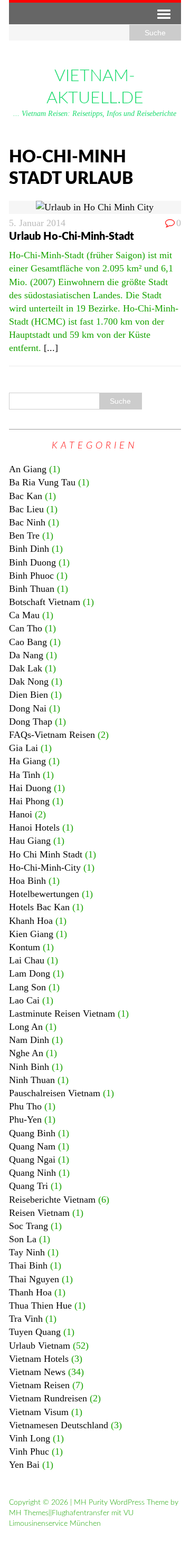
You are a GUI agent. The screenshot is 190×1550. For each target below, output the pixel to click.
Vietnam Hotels (39, 1358)
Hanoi (20, 814)
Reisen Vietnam (39, 1212)
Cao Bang (28, 642)
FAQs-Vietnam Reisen (52, 734)
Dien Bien (28, 694)
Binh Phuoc (31, 575)
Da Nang (26, 655)
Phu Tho (25, 1106)
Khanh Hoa (31, 920)
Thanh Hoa (30, 1292)
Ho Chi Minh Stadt (45, 854)
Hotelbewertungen (44, 894)
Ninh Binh (29, 1066)
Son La (22, 1239)
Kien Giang (31, 934)
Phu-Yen (25, 1119)
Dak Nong (29, 681)
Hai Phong (29, 801)
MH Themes (29, 1513)
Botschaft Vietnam (44, 602)
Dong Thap (30, 721)
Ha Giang (27, 761)
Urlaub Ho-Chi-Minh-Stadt (71, 236)
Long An (26, 1026)
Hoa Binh (27, 880)
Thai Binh (28, 1265)
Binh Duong (32, 562)
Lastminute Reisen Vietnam (62, 1013)
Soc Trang (28, 1226)
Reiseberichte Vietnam (52, 1199)
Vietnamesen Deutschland (58, 1425)
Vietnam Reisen (39, 1385)
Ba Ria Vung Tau (42, 482)
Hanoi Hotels (34, 827)
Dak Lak (25, 668)
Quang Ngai (32, 1159)
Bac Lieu (26, 509)
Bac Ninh (27, 522)
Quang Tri (28, 1186)
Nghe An (26, 1053)
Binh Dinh (29, 548)
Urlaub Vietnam (39, 1345)
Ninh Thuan (32, 1080)
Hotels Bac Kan (39, 907)
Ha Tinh (24, 774)
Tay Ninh (27, 1252)
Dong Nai (27, 708)
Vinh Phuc (29, 1451)
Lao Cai (24, 1000)
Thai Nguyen (34, 1279)
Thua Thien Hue (40, 1305)
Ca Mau (24, 615)
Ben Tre (24, 535)
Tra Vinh (26, 1318)
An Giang (27, 469)
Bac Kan (25, 496)
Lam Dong (29, 973)
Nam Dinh (29, 1040)
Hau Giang (30, 840)
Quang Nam (32, 1146)
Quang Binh (32, 1133)
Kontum (24, 947)
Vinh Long (29, 1438)
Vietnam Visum (39, 1412)
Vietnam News (37, 1372)
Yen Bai (24, 1464)
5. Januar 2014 (37, 223)
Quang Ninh (32, 1172)
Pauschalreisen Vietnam (54, 1093)
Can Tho (25, 628)
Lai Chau (26, 960)
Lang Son (27, 987)
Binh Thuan (31, 588)
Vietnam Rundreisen (48, 1398)
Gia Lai (23, 748)
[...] (51, 348)
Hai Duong (30, 788)
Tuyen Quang (35, 1332)
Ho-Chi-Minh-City (45, 867)
